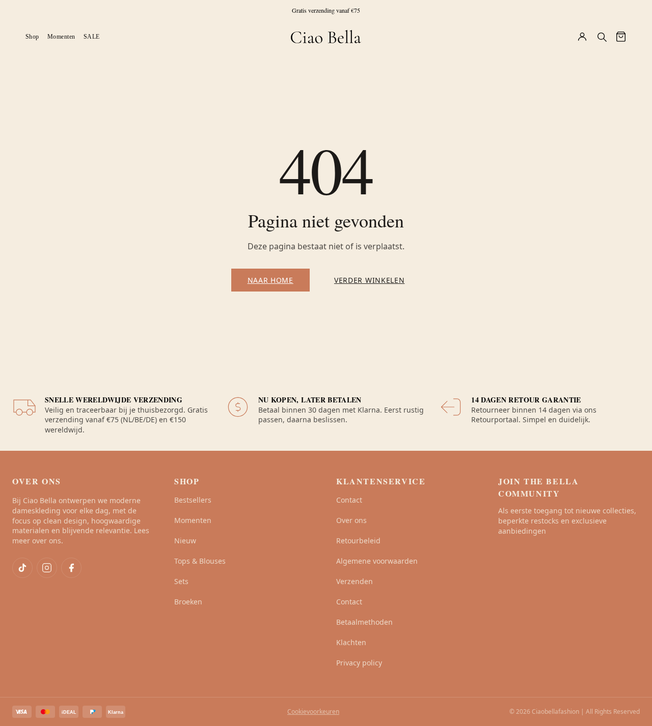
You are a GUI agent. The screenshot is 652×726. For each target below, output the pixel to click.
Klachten (351, 642)
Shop (32, 36)
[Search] (601, 36)
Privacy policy (359, 662)
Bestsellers (192, 500)
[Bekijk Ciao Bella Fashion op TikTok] (22, 568)
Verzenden (354, 581)
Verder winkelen (369, 280)
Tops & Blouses (200, 561)
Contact (349, 500)
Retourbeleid (358, 540)
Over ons (351, 520)
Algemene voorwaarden (377, 561)
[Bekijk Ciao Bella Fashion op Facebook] (71, 568)
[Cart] (621, 36)
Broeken (188, 601)
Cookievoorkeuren (313, 712)
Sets (181, 581)
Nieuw (185, 540)
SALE (92, 36)
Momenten (61, 36)
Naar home (270, 280)
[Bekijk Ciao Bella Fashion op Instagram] (47, 568)
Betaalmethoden (364, 622)
